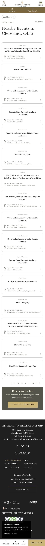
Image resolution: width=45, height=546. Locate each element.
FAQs (26, 460)
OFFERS (15, 544)
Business (23, 66)
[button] (23, 405)
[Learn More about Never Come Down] (40, 353)
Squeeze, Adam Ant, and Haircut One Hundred (22, 134)
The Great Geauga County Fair (22, 366)
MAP (24, 544)
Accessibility (30, 464)
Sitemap (28, 468)
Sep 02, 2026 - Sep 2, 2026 (14, 225)
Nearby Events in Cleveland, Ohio (18, 31)
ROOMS (5, 544)
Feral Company (22, 302)
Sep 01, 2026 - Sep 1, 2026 (14, 98)
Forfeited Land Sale (22, 69)
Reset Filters (39, 21)
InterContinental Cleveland (22, 425)
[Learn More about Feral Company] (40, 311)
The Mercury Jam (22, 154)
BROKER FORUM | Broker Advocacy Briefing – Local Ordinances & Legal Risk (22, 176)
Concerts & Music (22, 129)
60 (33, 383)
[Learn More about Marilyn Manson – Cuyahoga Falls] (40, 290)
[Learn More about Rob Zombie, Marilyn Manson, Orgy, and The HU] (40, 205)
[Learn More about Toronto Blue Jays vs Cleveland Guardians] (40, 120)
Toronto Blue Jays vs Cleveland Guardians (22, 113)
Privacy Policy (12, 468)
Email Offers (11, 464)
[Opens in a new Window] (18, 446)
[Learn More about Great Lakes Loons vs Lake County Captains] (40, 99)
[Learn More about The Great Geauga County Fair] (40, 374)
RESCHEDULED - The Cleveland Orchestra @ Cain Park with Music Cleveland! (22, 324)
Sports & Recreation (22, 87)
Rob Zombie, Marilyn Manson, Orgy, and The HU (22, 197)
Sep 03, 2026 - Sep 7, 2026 (14, 373)
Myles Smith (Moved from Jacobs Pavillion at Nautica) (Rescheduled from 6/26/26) (22, 49)
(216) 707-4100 (24, 436)
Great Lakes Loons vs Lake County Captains (22, 92)
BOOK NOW (36, 543)
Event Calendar (13, 460)
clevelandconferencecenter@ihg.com (25, 439)
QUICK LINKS (22, 453)
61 (36, 383)
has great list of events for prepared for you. (22, 396)
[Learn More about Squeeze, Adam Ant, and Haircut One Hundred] (40, 141)
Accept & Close (10, 534)
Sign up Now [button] (22, 490)
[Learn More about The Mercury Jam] (40, 163)
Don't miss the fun (22, 391)
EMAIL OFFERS (22, 475)
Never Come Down (22, 345)
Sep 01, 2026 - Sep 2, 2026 (14, 161)
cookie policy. (19, 530)
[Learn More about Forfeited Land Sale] (40, 78)
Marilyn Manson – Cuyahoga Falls (22, 281)
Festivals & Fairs (22, 362)
